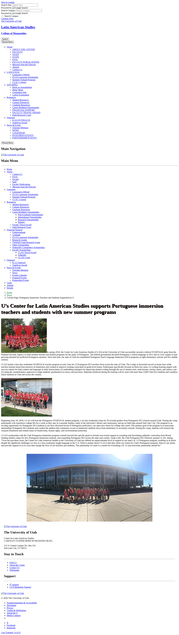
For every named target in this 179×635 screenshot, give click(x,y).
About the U (12, 613)
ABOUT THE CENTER (23, 49)
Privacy (10, 608)
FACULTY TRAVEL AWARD (26, 112)
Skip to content (7, 2)
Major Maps (17, 90)
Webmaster (14, 570)
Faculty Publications (21, 184)
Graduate (16, 235)
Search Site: (6, 5)
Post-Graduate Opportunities (30, 214)
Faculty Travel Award (21, 225)
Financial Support (14, 230)
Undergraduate (18, 232)
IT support (14, 584)
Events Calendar (19, 275)
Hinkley (21, 222)
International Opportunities (30, 217)
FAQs (15, 59)
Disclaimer (11, 605)
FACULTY (17, 52)
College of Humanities (13, 33)
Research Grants (19, 240)
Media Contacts (14, 615)
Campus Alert (7, 18)
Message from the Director (24, 64)
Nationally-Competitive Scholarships (28, 247)
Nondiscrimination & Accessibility (22, 603)
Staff (14, 182)
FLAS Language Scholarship (25, 77)
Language (11, 189)
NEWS (15, 130)
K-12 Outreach (19, 262)
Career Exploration (20, 95)
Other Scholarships (20, 245)
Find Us (13, 562)
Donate (10, 288)
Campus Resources (20, 102)
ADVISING (12, 85)
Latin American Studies (18, 27)
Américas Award (19, 122)
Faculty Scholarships (21, 250)
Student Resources (20, 100)
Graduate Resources (21, 105)
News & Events (14, 125)
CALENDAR (18, 133)
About (9, 47)
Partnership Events (20, 280)
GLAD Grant (24, 257)
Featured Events (19, 278)
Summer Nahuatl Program (23, 80)
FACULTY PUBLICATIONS (25, 62)
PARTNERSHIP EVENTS (24, 138)
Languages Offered (20, 74)
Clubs (9, 283)
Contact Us (17, 69)
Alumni (15, 67)
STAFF (15, 54)
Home (9, 169)
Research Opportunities (28, 219)
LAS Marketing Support (20, 587)
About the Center (17, 565)
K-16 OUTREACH (21, 120)
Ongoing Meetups (20, 127)
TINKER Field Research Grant (26, 242)
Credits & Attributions (16, 610)
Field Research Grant (21, 115)
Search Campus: (8, 10)
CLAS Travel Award (27, 252)
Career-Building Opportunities (25, 107)
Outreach (11, 117)
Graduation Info (19, 92)
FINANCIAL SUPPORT (23, 110)
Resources (11, 97)
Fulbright (22, 255)
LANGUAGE (13, 72)
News (14, 273)
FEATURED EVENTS (22, 135)
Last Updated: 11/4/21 (11, 632)
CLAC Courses (19, 82)
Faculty (15, 179)
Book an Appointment (22, 87)
